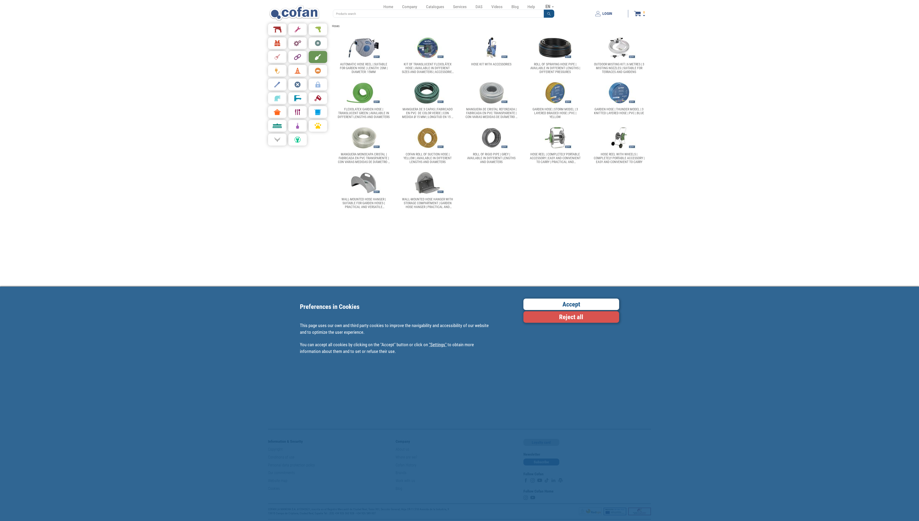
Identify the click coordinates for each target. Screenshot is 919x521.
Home (388, 6)
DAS (479, 6)
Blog (515, 6)
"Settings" (438, 344)
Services (460, 6)
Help (531, 6)
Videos (497, 6)
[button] (549, 14)
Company (409, 6)
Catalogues (435, 6)
